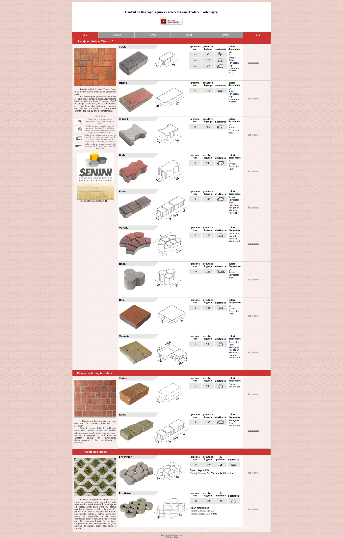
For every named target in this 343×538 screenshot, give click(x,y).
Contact (225, 35)
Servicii (153, 35)
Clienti (188, 35)
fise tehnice (253, 62)
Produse (116, 35)
